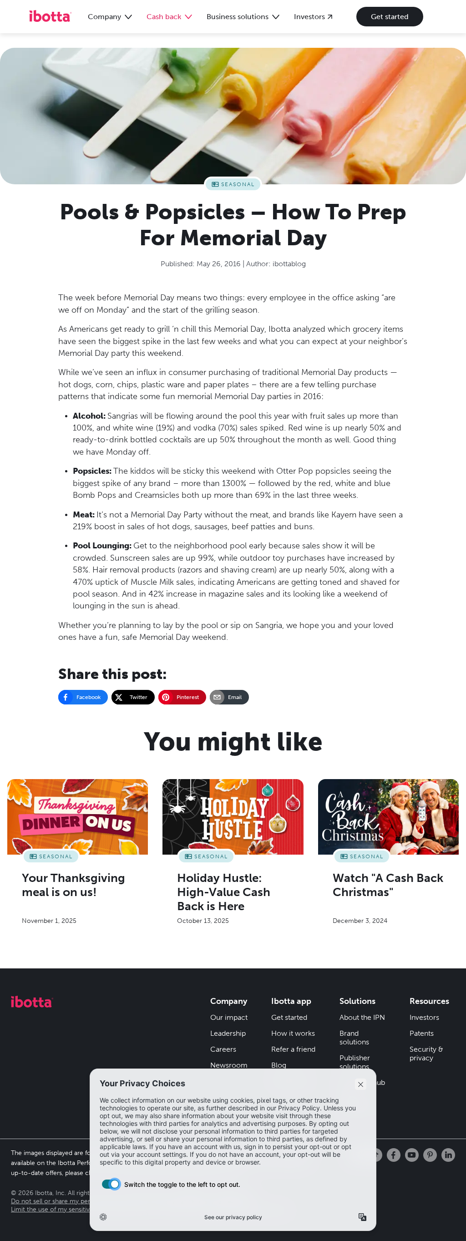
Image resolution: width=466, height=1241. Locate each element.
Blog (278, 1065)
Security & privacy (426, 1053)
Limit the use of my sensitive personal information (83, 1209)
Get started (390, 16)
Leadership (228, 1033)
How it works (293, 1033)
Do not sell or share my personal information (76, 1201)
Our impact (229, 1017)
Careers (223, 1049)
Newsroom (229, 1065)
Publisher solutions (354, 1062)
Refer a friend (293, 1049)
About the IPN (362, 1017)
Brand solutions (354, 1037)
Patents (422, 1033)
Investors (424, 1017)
